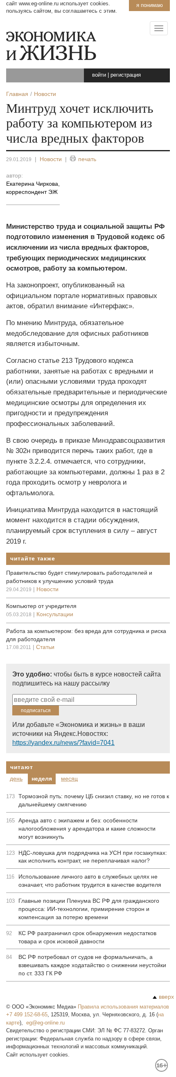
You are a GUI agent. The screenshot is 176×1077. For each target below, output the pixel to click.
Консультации (54, 614)
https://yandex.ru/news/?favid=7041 (63, 742)
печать (87, 159)
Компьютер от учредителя (41, 606)
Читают (21, 767)
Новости (51, 159)
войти (99, 75)
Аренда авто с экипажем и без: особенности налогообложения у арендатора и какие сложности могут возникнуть (87, 828)
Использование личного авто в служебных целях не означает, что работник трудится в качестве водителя (89, 880)
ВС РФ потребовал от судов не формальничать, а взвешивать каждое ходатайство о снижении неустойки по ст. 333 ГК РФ (92, 965)
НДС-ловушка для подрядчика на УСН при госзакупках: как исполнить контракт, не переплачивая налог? (92, 856)
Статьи (45, 647)
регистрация (126, 75)
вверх (166, 996)
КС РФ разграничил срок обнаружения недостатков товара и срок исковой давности (87, 937)
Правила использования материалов (123, 1007)
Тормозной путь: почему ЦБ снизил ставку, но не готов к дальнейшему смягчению (93, 800)
